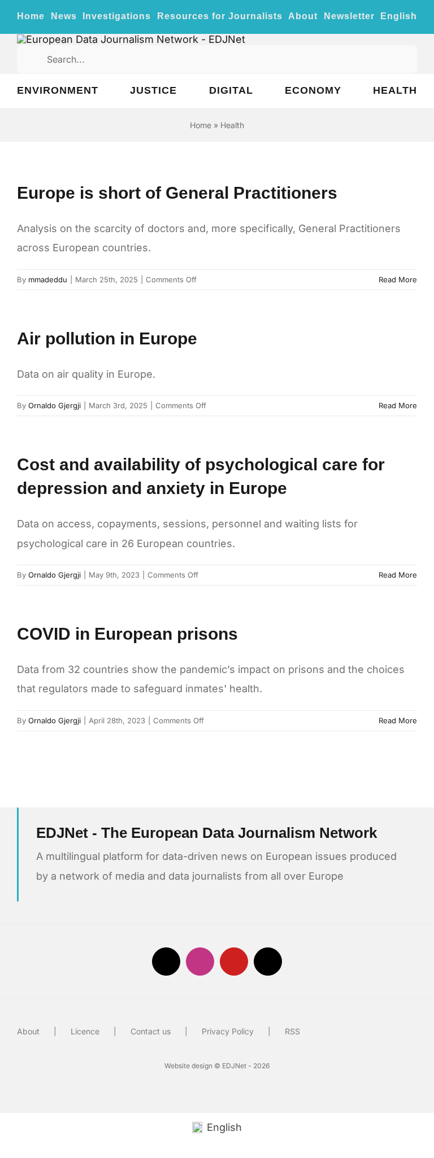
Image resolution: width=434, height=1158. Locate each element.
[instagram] (200, 961)
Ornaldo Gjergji (54, 405)
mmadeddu (47, 279)
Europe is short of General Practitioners (177, 192)
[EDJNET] (131, 39)
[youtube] (234, 961)
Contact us (151, 1031)
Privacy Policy (228, 1031)
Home (200, 125)
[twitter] (166, 961)
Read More (398, 279)
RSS (292, 1031)
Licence (85, 1031)
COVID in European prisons (127, 633)
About (28, 1031)
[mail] (268, 961)
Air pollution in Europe (107, 338)
